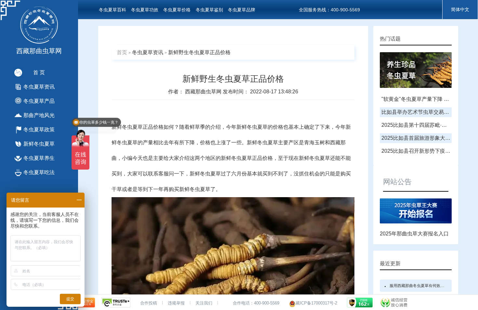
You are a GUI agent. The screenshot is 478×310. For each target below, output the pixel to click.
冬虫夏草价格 (177, 9)
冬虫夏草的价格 (265, 127)
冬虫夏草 (132, 127)
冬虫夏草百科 (112, 9)
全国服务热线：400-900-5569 (329, 9)
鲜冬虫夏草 (125, 142)
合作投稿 (148, 303)
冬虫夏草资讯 (147, 52)
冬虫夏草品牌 (241, 9)
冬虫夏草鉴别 (209, 9)
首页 (122, 52)
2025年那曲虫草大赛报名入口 (414, 233)
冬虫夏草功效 (144, 9)
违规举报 (176, 303)
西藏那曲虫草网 (204, 91)
